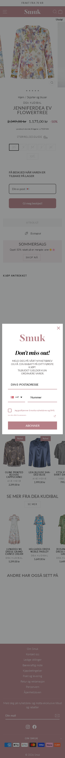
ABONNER (33, 425)
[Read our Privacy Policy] (55, 416)
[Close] (58, 328)
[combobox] (16, 397)
